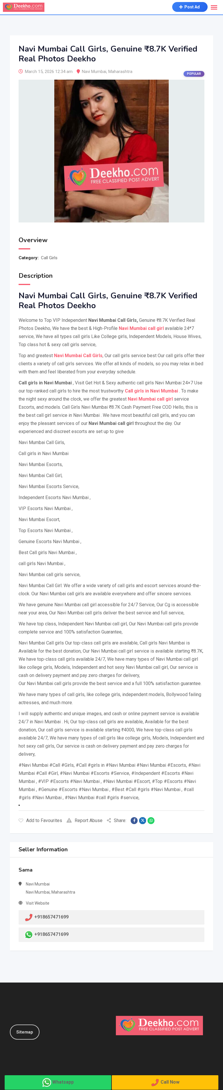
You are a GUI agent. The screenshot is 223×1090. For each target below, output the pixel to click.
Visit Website (37, 903)
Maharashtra (120, 71)
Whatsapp (63, 1082)
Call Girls (49, 257)
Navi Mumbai (94, 71)
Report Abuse (88, 820)
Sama (26, 869)
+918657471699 (51, 934)
